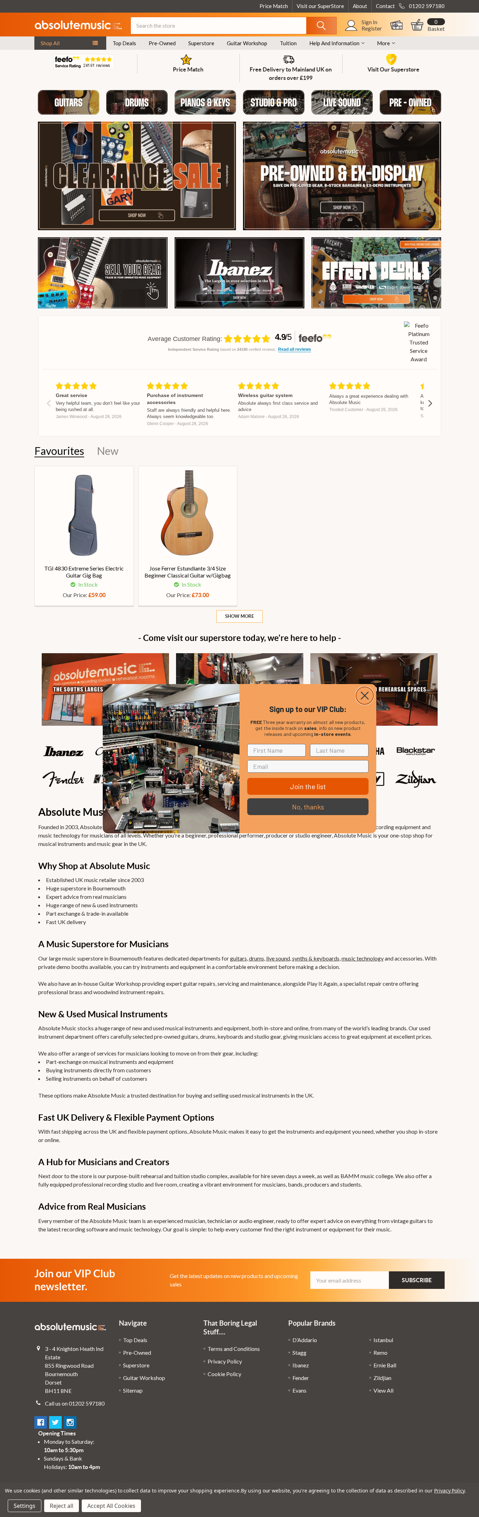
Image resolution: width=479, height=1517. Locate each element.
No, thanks (308, 806)
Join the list (308, 786)
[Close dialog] (364, 695)
